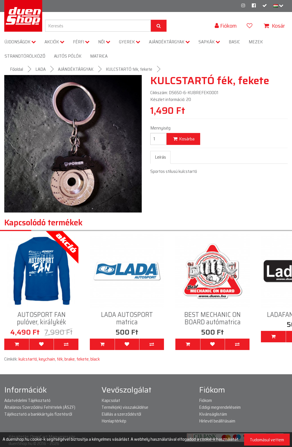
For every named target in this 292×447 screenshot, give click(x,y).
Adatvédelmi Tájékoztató (27, 400)
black (95, 359)
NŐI (102, 41)
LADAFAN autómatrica (212, 314)
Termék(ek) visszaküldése (125, 407)
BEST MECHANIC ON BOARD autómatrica (127, 318)
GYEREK (127, 41)
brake (69, 359)
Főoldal (16, 69)
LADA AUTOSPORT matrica (41, 318)
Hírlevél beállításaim (217, 420)
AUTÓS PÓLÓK (68, 56)
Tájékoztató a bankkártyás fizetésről (38, 414)
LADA (40, 69)
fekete (82, 359)
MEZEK (256, 41)
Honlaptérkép (114, 420)
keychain (47, 359)
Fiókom (205, 400)
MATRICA (99, 56)
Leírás (160, 157)
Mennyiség (160, 128)
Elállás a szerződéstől (121, 414)
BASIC (234, 41)
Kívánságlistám (213, 414)
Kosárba (186, 138)
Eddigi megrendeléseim (220, 407)
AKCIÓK (52, 41)
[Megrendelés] (264, 6)
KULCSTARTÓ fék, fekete (129, 69)
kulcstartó (28, 359)
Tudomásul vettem (267, 439)
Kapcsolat (111, 400)
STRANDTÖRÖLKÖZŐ (25, 56)
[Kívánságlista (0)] (250, 26)
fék (60, 359)
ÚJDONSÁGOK (18, 41)
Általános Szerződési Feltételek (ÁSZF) (39, 407)
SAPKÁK (207, 41)
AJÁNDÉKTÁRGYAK (167, 41)
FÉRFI (79, 41)
